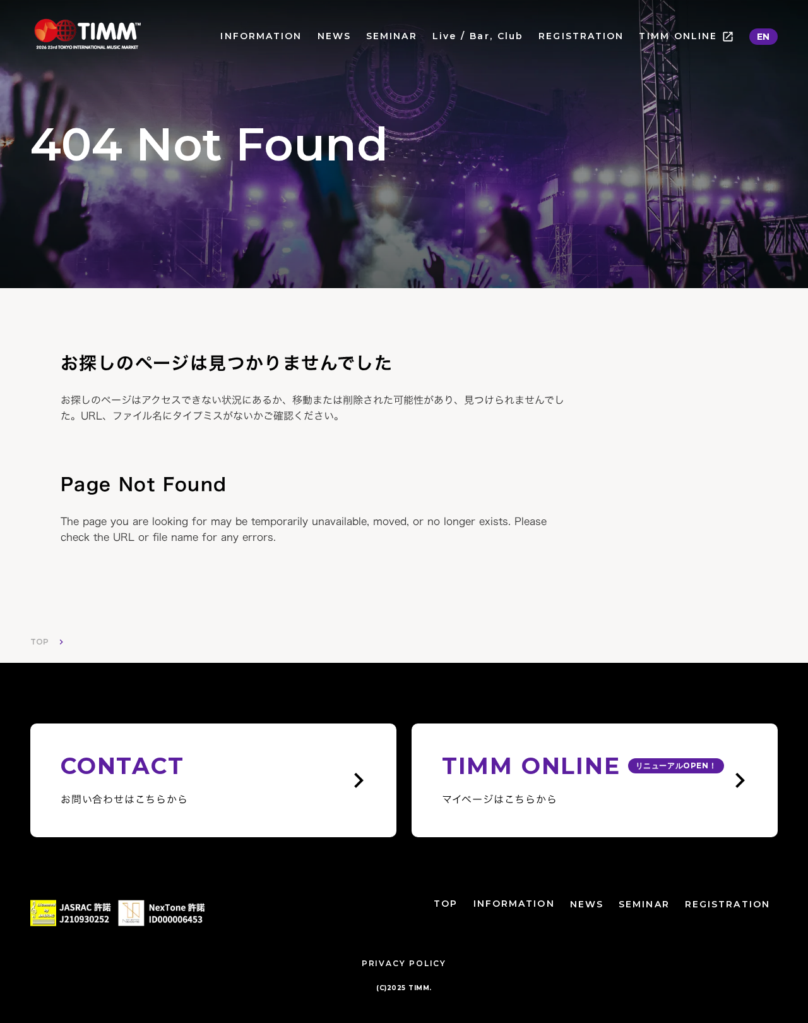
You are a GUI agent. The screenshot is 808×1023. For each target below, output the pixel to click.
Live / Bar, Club (478, 36)
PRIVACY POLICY (404, 963)
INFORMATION (261, 36)
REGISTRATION (581, 36)
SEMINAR (391, 36)
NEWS (334, 36)
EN (763, 36)
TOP (39, 641)
